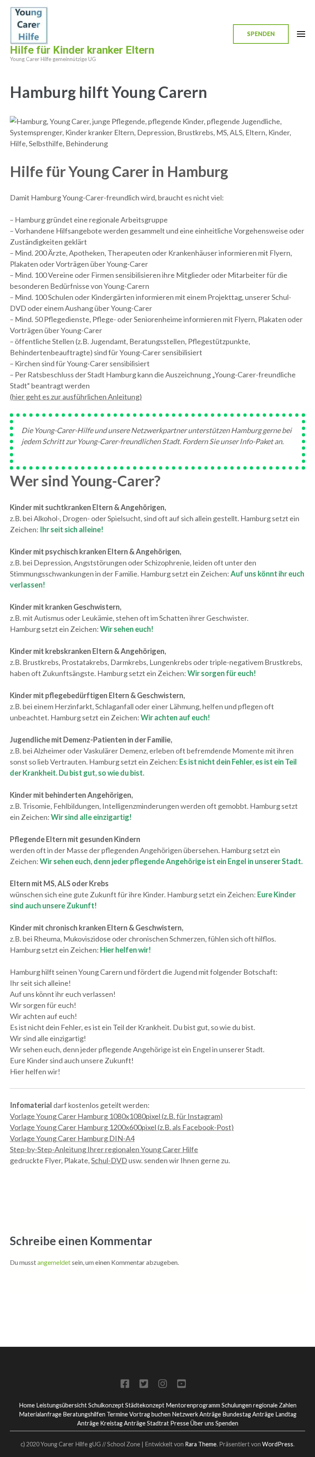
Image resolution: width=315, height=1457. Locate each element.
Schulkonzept (106, 1405)
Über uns (202, 1423)
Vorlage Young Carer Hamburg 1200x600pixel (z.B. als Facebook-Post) (122, 1127)
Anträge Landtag (274, 1414)
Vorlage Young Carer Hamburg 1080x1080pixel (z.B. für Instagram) (116, 1116)
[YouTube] (181, 1385)
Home (27, 1405)
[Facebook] (125, 1385)
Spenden (261, 33)
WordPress (277, 1444)
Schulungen (236, 1405)
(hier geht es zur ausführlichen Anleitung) (76, 396)
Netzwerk (185, 1414)
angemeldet (54, 1262)
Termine (117, 1414)
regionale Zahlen (275, 1405)
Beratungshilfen (84, 1414)
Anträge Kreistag (100, 1423)
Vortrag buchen (150, 1414)
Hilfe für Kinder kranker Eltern (82, 50)
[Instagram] (162, 1385)
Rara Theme (201, 1444)
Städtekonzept (144, 1405)
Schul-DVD (109, 1160)
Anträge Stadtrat (146, 1423)
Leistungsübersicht (61, 1405)
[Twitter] (143, 1385)
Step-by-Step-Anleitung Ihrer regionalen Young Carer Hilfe (104, 1149)
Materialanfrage (40, 1414)
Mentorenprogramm (193, 1405)
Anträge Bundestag (225, 1414)
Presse (179, 1423)
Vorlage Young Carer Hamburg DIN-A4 (72, 1138)
